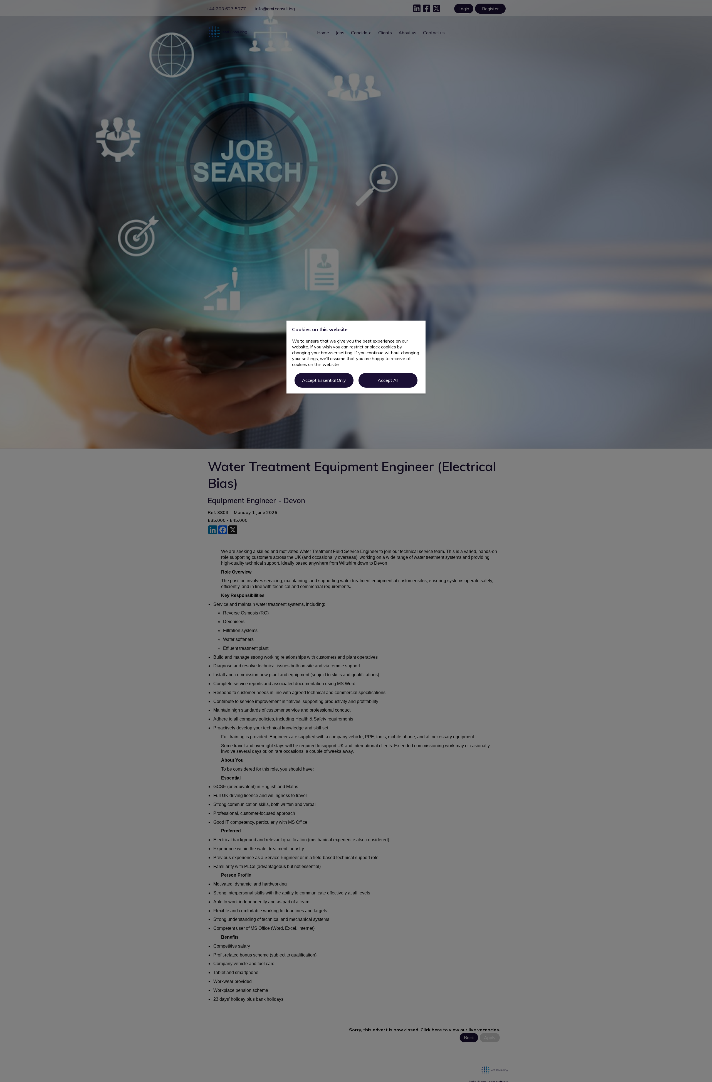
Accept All (388, 380)
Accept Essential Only (324, 380)
